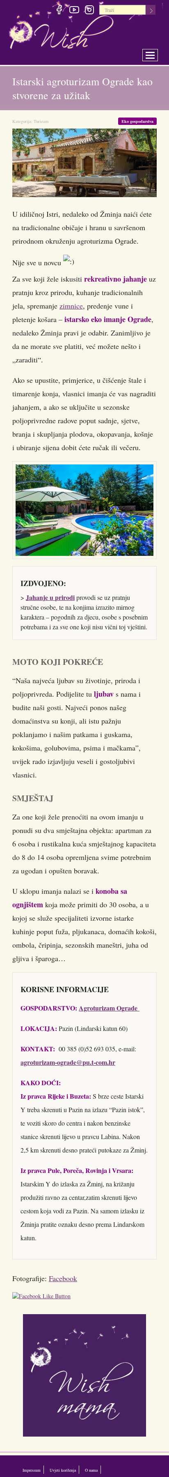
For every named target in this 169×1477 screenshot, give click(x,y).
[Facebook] (59, 11)
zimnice (71, 306)
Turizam (41, 121)
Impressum (35, 1469)
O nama (118, 1469)
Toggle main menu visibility (155, 52)
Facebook (63, 1278)
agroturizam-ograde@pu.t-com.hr (68, 1062)
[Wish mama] (84, 1374)
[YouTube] (74, 11)
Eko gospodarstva (136, 121)
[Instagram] (89, 11)
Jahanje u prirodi (50, 597)
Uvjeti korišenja (78, 1469)
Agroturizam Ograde (109, 1008)
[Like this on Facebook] (43, 1297)
